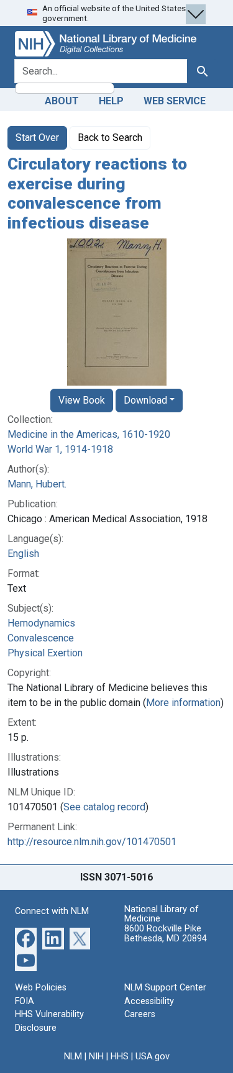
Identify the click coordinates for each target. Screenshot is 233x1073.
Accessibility (149, 1001)
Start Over (37, 137)
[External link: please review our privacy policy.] (26, 938)
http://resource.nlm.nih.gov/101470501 (91, 842)
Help (111, 101)
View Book (81, 400)
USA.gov (152, 1056)
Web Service (175, 101)
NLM (73, 1056)
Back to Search (110, 137)
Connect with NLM (52, 911)
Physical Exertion (45, 653)
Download (145, 400)
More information (183, 703)
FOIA (24, 1001)
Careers (139, 1014)
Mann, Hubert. (36, 484)
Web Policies (40, 987)
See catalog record (104, 807)
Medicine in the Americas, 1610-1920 (88, 434)
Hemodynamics (41, 623)
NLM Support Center (165, 987)
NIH (96, 1056)
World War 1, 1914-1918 (60, 449)
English (23, 553)
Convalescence (40, 638)
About (62, 101)
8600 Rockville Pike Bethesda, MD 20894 (165, 933)
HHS (120, 1056)
